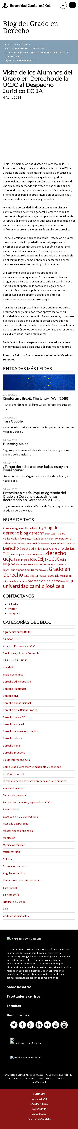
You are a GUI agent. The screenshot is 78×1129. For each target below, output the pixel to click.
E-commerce (21, 559)
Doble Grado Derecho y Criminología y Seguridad (32, 767)
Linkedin (13, 604)
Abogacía (8, 528)
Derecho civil (10, 696)
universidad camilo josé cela (33, 586)
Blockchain (31, 528)
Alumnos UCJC (11, 639)
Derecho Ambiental (14, 689)
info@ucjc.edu (39, 1081)
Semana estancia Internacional (21, 880)
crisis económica (13, 674)
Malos (26, 576)
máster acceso (19, 581)
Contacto (39, 1093)
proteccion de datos (44, 581)
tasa (63, 581)
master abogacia (49, 576)
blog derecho (32, 533)
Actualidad (39, 1108)
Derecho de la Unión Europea (20, 710)
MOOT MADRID (11, 852)
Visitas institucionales (16, 916)
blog (40, 528)
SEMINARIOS (10, 887)
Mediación (9, 838)
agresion (19, 528)
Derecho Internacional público (21, 731)
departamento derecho (62, 543)
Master (33, 576)
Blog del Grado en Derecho (30, 27)
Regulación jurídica (14, 873)
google (45, 570)
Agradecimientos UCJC (16, 632)
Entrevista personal (14, 795)
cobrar (51, 538)
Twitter (12, 609)
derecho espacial (13, 724)
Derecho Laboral (13, 738)
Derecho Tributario (14, 752)
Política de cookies (39, 1118)
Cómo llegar (39, 1098)
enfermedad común (36, 564)
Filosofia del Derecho (15, 823)
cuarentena (44, 543)
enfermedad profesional (56, 564)
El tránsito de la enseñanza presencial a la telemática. (35, 781)
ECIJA (33, 559)
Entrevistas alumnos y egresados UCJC (26, 802)
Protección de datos (15, 866)
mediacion (66, 576)
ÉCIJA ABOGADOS (13, 774)
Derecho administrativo (34, 548)
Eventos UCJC (11, 809)
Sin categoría (11, 894)
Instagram (14, 613)
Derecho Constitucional (17, 703)
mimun (7, 581)
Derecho (11, 548)
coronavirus (26, 543)
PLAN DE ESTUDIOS (17, 44)
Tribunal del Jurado (14, 902)
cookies (17, 543)
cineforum (43, 538)
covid (35, 543)
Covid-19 (8, 667)
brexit (47, 533)
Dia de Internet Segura (16, 760)
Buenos (54, 533)
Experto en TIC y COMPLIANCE (20, 816)
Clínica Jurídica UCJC (15, 660)
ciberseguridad (28, 538)
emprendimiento (13, 788)
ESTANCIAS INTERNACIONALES (25, 48)
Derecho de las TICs (15, 717)
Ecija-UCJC (48, 559)
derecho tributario (36, 554)
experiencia (9, 570)
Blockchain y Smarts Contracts (21, 653)
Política (7, 859)
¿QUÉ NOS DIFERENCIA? (20, 60)
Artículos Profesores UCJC (19, 646)
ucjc (70, 580)
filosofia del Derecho (29, 570)
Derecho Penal (11, 745)
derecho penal (17, 554)
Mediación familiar (14, 845)
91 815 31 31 (64, 1078)
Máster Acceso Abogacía (18, 831)
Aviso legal (39, 1113)
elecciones (21, 564)
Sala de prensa (39, 1103)
